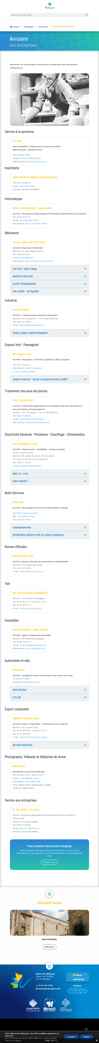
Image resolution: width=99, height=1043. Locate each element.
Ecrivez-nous (49, 862)
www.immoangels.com (35, 648)
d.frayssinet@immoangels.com (33, 645)
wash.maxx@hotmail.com (29, 682)
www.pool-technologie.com (37, 422)
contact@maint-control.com (31, 571)
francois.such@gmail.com (30, 608)
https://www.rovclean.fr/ (28, 513)
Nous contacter (79, 977)
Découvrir (49, 946)
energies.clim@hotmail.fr (30, 465)
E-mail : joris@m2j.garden (24, 371)
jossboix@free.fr (26, 257)
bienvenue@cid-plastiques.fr (32, 325)
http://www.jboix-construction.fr (39, 261)
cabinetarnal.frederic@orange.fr (33, 737)
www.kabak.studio (33, 781)
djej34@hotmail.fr (27, 186)
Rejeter (86, 1037)
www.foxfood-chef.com (35, 161)
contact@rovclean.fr (26, 516)
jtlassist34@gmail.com (29, 828)
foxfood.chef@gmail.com (30, 158)
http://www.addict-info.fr (36, 223)
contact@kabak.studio (29, 778)
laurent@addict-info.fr (29, 220)
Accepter (71, 1037)
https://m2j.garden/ (34, 368)
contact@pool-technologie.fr (32, 419)
